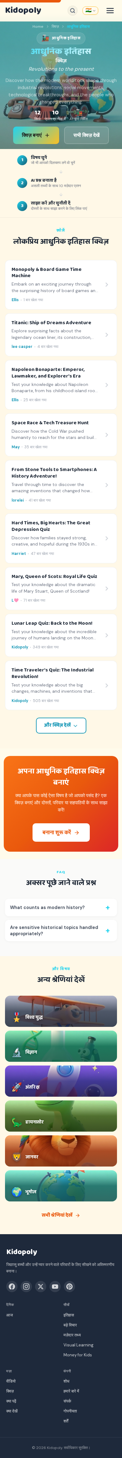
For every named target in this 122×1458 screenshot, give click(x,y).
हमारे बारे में (71, 1391)
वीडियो (11, 1381)
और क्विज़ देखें (57, 725)
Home (38, 26)
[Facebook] (12, 1286)
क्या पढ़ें (11, 1401)
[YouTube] (55, 1286)
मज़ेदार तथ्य (72, 1335)
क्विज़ (55, 26)
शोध (66, 1381)
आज (9, 1315)
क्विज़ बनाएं (32, 135)
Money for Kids (78, 1355)
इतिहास (69, 1315)
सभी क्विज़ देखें (86, 135)
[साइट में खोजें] (73, 11)
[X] (40, 1286)
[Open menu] (110, 10)
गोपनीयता (70, 1411)
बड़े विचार (70, 1325)
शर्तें (66, 1421)
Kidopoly (23, 10)
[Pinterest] (69, 1286)
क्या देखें (12, 1411)
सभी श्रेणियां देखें (57, 1215)
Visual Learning (79, 1345)
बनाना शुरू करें (57, 832)
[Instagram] (26, 1286)
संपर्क (67, 1401)
